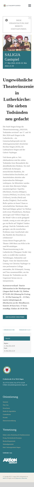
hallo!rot (5, 478)
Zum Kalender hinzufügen (15, 317)
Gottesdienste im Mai (9, 330)
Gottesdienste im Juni (24, 330)
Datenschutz (24, 478)
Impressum (18, 478)
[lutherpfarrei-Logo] (12, 5)
